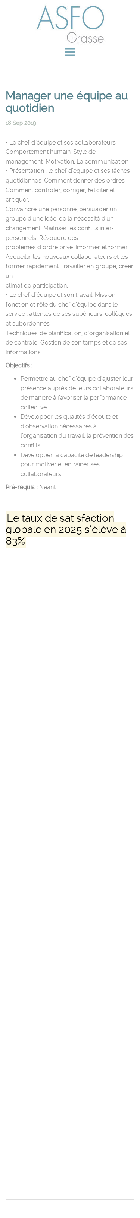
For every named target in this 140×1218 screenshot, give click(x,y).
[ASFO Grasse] (70, 24)
